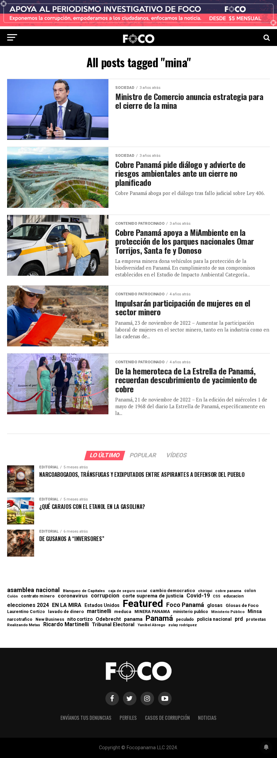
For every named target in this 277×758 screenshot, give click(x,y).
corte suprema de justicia (152, 595)
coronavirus (73, 595)
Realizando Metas (23, 625)
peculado (185, 619)
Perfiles (128, 717)
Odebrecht (108, 619)
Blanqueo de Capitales (84, 591)
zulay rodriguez (182, 625)
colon (250, 591)
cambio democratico (172, 591)
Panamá (159, 618)
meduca (122, 612)
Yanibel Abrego (151, 625)
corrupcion (105, 595)
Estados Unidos (102, 605)
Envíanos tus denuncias (85, 717)
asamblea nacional (33, 590)
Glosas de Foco (242, 605)
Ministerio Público (228, 612)
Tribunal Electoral (113, 624)
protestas (256, 619)
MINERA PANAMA (152, 612)
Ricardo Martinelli (66, 624)
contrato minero (38, 596)
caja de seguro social (127, 591)
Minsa (255, 611)
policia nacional (214, 619)
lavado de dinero (66, 612)
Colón (12, 596)
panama (133, 619)
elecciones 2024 (28, 605)
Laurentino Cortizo (26, 612)
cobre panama (228, 591)
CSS (216, 596)
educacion (233, 596)
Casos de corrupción (167, 717)
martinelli (99, 611)
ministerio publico (190, 612)
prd (239, 619)
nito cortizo (80, 619)
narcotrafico (19, 619)
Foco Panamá (185, 605)
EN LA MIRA (66, 605)
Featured (143, 604)
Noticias (207, 717)
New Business (49, 619)
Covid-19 (198, 595)
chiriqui (205, 591)
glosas (215, 605)
